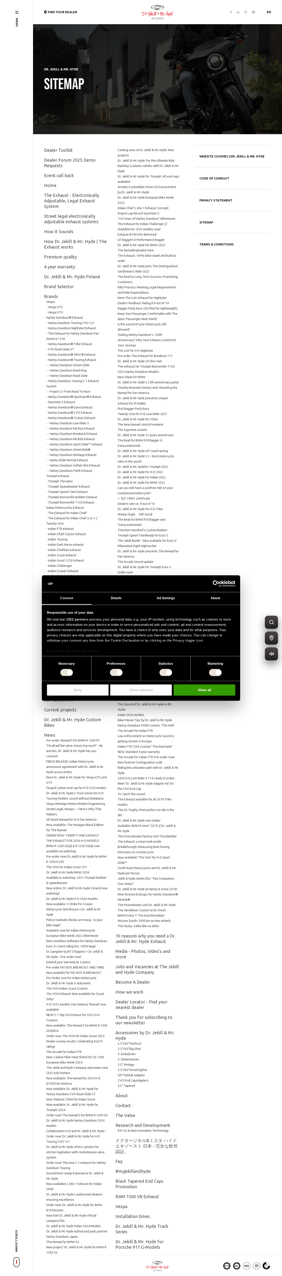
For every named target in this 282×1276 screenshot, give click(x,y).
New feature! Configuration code (140, 762)
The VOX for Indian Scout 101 (66, 867)
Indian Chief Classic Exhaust (67, 534)
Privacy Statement (215, 200)
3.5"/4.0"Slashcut (129, 1043)
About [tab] (215, 598)
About (121, 1095)
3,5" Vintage (126, 1064)
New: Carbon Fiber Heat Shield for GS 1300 (75, 1057)
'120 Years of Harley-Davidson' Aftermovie (146, 218)
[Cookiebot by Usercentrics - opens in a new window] (216, 583)
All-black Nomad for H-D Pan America (71, 819)
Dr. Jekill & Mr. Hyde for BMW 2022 (141, 482)
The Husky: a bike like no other (138, 926)
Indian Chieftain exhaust (64, 550)
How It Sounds (58, 231)
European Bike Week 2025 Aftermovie (72, 935)
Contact (123, 1105)
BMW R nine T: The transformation (141, 915)
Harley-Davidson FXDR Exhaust (71, 470)
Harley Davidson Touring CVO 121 (71, 323)
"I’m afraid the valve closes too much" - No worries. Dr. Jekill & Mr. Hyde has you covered (74, 751)
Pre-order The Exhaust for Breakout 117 (145, 356)
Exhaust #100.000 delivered (137, 234)
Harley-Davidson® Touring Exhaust (72, 360)
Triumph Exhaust (57, 476)
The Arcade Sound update (135, 562)
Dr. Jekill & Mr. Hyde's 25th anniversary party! (148, 382)
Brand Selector (59, 286)
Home (50, 185)
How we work (129, 991)
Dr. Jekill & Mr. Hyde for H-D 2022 (140, 472)
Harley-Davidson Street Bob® (70, 449)
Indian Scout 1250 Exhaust (66, 560)
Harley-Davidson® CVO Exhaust (70, 412)
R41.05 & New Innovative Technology (143, 1130)
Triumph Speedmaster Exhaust (69, 486)
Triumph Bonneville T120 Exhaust (71, 502)
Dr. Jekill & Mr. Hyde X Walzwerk (68, 983)
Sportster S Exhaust (61, 402)
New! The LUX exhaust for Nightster (142, 298)
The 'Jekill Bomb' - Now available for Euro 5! (147, 540)
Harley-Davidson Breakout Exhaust (73, 434)
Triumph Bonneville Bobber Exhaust (72, 497)
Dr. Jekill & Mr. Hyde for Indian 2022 (142, 477)
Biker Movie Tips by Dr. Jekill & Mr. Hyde (145, 720)
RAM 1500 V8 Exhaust (137, 1196)
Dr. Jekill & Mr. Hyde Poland (72, 276)
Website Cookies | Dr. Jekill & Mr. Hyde (232, 156)
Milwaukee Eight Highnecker (137, 546)
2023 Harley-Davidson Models (138, 371)
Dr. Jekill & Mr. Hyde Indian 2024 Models (73, 1226)
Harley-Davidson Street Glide (69, 365)
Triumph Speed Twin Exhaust (68, 492)
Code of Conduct (214, 178)
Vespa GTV (55, 312)
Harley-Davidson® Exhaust (64, 317)
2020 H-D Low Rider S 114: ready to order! (146, 778)
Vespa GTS (55, 307)
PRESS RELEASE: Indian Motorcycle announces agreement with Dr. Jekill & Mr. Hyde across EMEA (75, 767)
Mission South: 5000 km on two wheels (144, 921)
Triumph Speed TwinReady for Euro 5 (143, 535)
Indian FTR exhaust (61, 529)
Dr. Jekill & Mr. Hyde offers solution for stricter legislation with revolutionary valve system (75, 1152)
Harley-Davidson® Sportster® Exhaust (74, 397)
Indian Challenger (60, 566)
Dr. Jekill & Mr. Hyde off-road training (143, 451)
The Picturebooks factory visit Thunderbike (147, 836)
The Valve (125, 1115)
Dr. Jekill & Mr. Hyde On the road (140, 361)
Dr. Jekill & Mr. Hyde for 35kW (138, 419)
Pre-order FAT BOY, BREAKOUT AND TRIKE (75, 967)
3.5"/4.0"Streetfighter (132, 1070)
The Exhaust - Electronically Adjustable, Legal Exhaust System (71, 201)
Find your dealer (62, 12)
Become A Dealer (132, 982)
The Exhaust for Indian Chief (67, 513)
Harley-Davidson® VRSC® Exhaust (71, 354)
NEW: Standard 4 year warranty (139, 752)
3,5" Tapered (126, 1085)
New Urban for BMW (131, 377)
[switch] (116, 672)
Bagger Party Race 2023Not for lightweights (148, 308)
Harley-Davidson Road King (68, 370)
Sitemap (206, 222)
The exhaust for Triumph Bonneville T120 (146, 366)
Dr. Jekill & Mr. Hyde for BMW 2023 (141, 245)
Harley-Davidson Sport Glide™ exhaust (76, 444)
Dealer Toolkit (58, 150)
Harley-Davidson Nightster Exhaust (72, 328)
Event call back (59, 175)
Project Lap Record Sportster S (138, 213)
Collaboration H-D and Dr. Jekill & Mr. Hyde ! (76, 1131)
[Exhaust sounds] (271, 654)
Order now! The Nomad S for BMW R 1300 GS (77, 1115)
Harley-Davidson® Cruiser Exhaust (71, 418)
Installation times (132, 1216)
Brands (51, 296)
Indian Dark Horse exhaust (66, 544)
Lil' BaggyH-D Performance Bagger (141, 240)
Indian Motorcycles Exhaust (65, 507)
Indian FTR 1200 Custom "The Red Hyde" (145, 746)
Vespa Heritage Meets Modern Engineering (75, 804)
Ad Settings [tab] (166, 598)
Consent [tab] (66, 598)
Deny (78, 690)
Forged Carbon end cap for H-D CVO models (76, 788)
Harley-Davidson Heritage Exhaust (73, 455)
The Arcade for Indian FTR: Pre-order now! (146, 757)
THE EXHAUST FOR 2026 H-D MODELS (72, 840)
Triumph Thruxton (60, 481)
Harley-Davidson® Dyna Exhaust (70, 407)
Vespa (50, 302)
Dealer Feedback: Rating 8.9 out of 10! (143, 303)
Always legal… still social (135, 514)
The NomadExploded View (136, 250)
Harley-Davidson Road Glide (69, 375)
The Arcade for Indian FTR (64, 1052)
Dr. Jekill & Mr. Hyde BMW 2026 (67, 872)
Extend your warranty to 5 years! (68, 962)
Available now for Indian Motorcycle (70, 930)
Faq (118, 1161)
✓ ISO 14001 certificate (134, 498)
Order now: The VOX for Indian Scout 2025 (75, 1036)
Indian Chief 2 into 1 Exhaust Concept (143, 208)
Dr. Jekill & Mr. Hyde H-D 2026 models (72, 899)
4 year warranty (59, 266)
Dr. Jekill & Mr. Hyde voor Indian (139, 820)
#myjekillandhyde (133, 1171)
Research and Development (142, 1125)
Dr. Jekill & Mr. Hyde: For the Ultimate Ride (146, 160)
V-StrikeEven (126, 1054)
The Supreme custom (132, 430)
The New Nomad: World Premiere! (140, 424)
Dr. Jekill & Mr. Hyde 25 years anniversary (146, 435)
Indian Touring (57, 539)
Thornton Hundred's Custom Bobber (142, 530)
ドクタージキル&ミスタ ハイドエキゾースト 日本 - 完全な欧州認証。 (146, 1146)
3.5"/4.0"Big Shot (129, 1049)
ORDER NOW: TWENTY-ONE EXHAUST (72, 835)
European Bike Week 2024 (64, 1062)
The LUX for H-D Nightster (135, 350)
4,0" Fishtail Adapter (131, 1075)
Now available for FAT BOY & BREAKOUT (74, 972)
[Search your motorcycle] (271, 622)
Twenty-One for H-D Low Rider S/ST (142, 414)
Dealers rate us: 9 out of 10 (136, 503)
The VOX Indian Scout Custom (66, 988)
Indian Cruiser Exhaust (63, 571)
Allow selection (141, 690)
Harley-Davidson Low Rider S (69, 423)
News (49, 735)
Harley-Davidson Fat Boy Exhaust (72, 428)
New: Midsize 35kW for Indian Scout (70, 1099)
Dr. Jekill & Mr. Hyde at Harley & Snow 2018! (147, 889)
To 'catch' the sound (131, 794)
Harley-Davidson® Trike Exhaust (70, 344)
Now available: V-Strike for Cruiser (69, 904)
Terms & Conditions (216, 244)
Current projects (60, 709)
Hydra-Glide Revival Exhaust (69, 460)
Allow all (204, 690)
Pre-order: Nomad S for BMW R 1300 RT (73, 740)
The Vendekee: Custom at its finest (142, 910)
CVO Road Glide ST (61, 349)
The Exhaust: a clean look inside (139, 841)
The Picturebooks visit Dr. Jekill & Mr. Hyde (147, 905)
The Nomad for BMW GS (62, 1242)
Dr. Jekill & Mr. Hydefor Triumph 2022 (143, 467)
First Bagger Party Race (133, 408)
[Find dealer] (271, 638)
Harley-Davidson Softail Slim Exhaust (75, 465)
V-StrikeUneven (128, 1059)
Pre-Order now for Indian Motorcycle (71, 978)
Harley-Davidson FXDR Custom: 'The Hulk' (146, 725)
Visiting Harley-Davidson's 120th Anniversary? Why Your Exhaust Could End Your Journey (147, 340)
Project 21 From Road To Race (70, 391)
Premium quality (60, 256)
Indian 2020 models (131, 715)
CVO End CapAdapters (133, 1080)
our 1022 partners (74, 619)
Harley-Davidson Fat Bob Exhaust (72, 439)
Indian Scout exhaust (62, 555)
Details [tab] (116, 598)
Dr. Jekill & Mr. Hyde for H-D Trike (140, 509)
